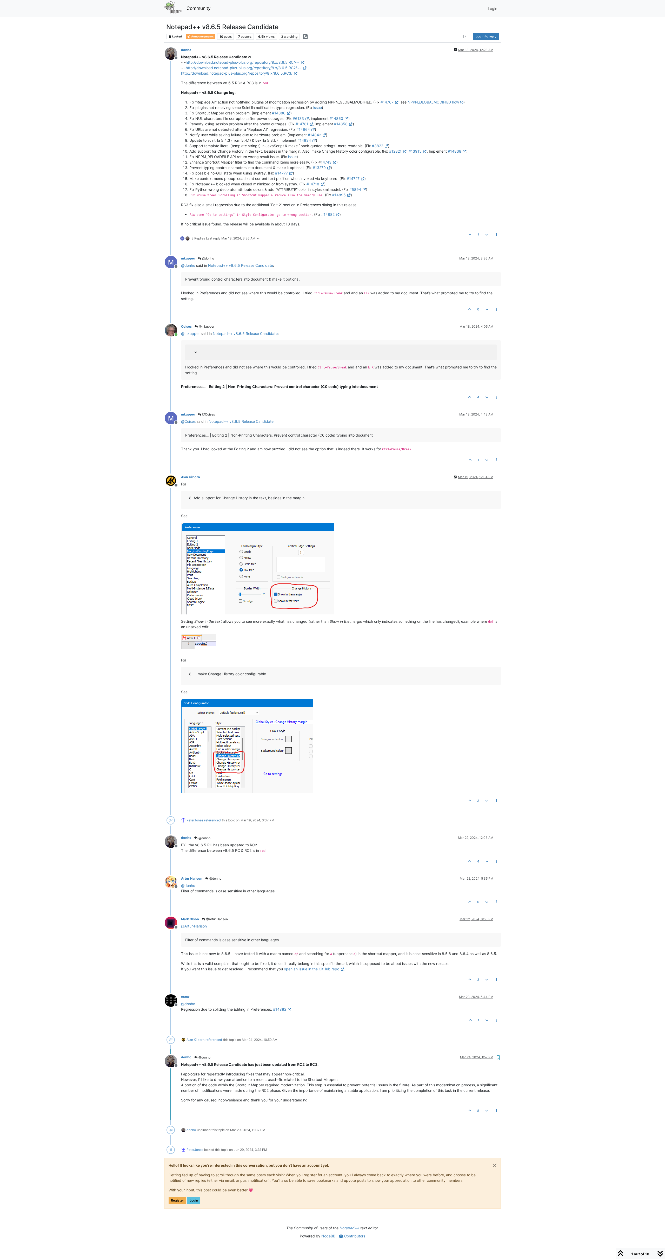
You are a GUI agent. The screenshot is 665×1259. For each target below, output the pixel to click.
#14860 (336, 118)
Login (194, 1200)
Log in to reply (486, 36)
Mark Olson (190, 919)
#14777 (281, 173)
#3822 (377, 146)
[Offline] (173, 53)
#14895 (339, 195)
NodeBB (328, 1236)
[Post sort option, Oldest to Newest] (465, 36)
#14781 (302, 124)
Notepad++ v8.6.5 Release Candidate (240, 265)
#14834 (304, 140)
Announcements (202, 36)
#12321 (395, 151)
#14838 (454, 151)
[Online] (173, 330)
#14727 (353, 178)
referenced (212, 820)
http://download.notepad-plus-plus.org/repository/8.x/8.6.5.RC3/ (236, 73)
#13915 (415, 151)
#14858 (341, 124)
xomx (185, 997)
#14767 (387, 102)
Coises (186, 326)
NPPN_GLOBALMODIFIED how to (435, 102)
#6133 (298, 118)
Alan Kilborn (190, 477)
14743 (326, 162)
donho (186, 50)
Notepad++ (349, 1228)
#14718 (313, 184)
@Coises (208, 414)
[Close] (495, 1165)
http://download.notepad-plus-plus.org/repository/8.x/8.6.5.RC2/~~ (244, 68)
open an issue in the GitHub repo (311, 969)
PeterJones (195, 820)
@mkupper (206, 326)
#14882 (328, 214)
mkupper (188, 258)
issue (317, 107)
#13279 (319, 167)
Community (199, 8)
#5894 (355, 189)
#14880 (278, 113)
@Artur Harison (216, 919)
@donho (207, 258)
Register (177, 1200)
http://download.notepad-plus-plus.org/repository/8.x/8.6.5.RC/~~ (243, 62)
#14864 (303, 129)
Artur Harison (191, 878)
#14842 (314, 135)
